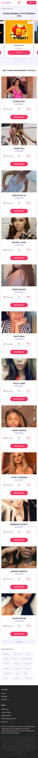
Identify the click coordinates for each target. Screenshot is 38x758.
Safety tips (4, 709)
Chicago (16, 663)
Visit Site (19, 53)
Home (3, 693)
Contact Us (5, 699)
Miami (29, 654)
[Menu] (19, 3)
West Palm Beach (26, 659)
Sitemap (4, 696)
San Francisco (18, 654)
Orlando (5, 659)
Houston (6, 678)
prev (16, 60)
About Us (4, 722)
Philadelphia (7, 673)
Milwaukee (28, 678)
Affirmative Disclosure (8, 719)
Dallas (26, 673)
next (22, 60)
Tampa (15, 659)
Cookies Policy (6, 712)
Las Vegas (6, 668)
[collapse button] (19, 642)
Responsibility (6, 715)
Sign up (31, 3)
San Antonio (17, 678)
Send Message (19, 117)
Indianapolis (27, 663)
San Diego (6, 654)
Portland (27, 668)
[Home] (6, 2)
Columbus (6, 663)
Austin (17, 673)
